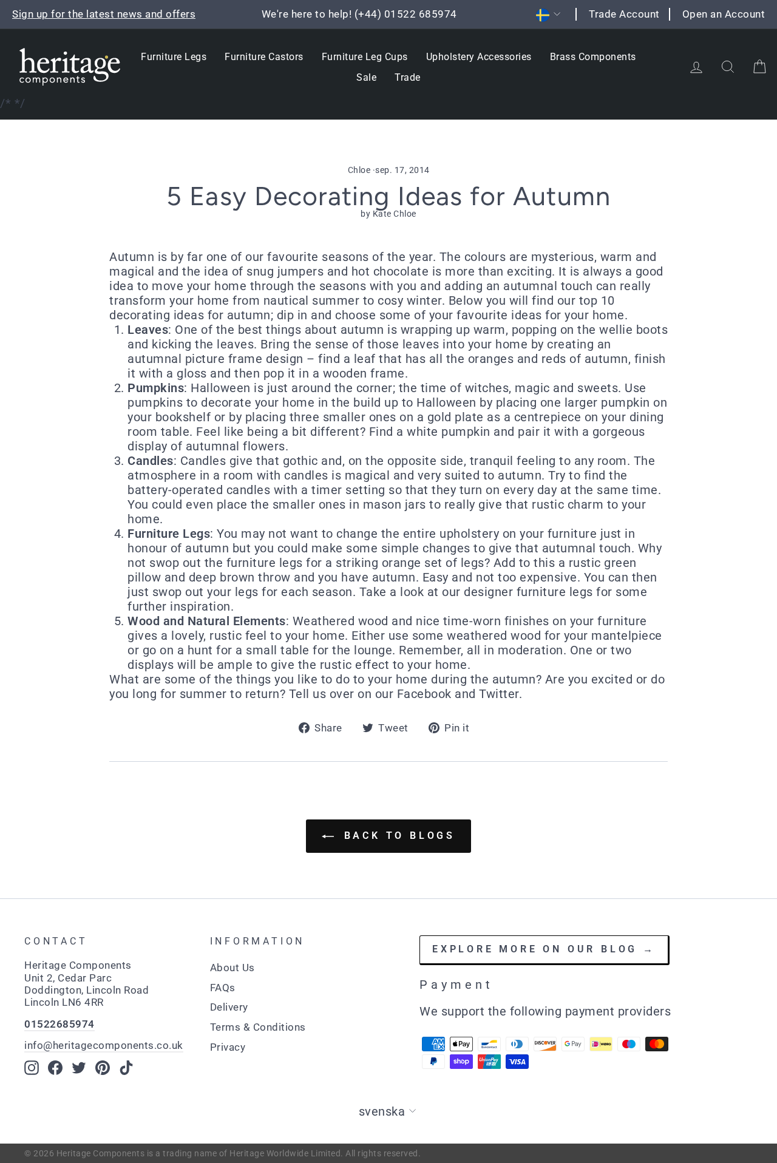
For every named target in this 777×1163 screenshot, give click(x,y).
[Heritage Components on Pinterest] (102, 1067)
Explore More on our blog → (544, 949)
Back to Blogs (397, 835)
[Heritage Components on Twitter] (79, 1067)
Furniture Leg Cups (365, 57)
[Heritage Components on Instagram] (31, 1067)
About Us (232, 967)
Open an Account (723, 14)
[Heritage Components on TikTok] (126, 1067)
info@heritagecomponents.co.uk (103, 1045)
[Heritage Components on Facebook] (55, 1067)
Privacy (228, 1047)
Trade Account (624, 14)
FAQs (223, 988)
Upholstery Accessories (479, 57)
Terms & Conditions (258, 1027)
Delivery (229, 1007)
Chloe (359, 170)
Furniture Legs (173, 57)
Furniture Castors (264, 57)
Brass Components (593, 57)
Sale (366, 77)
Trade (408, 77)
